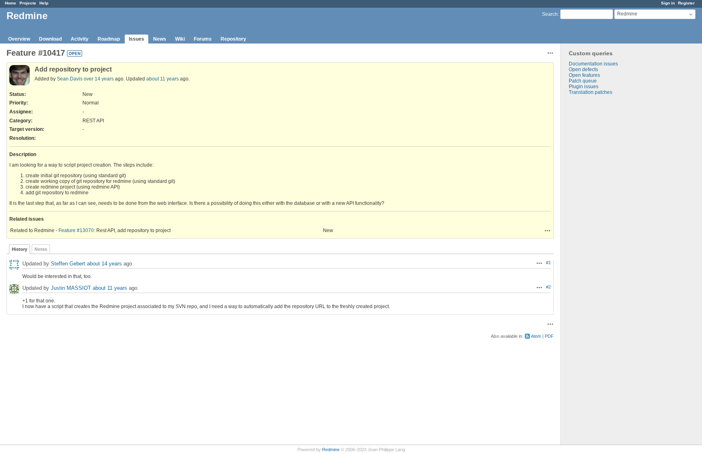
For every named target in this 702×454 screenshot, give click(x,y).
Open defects (583, 69)
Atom (536, 336)
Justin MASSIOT (71, 288)
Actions (547, 230)
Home (10, 3)
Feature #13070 (76, 230)
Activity (80, 39)
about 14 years (104, 264)
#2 (548, 287)
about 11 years (162, 79)
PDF (549, 336)
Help (43, 3)
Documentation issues (593, 64)
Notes (41, 249)
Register (686, 3)
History (19, 249)
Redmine (331, 449)
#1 (548, 262)
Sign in (668, 3)
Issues (136, 39)
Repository (233, 39)
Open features (584, 75)
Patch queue (583, 81)
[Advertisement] (601, 223)
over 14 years (99, 79)
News (159, 39)
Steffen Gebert (68, 264)
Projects (28, 3)
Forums (203, 39)
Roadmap (109, 39)
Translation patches (590, 92)
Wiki (180, 39)
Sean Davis (69, 79)
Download (50, 39)
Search (550, 14)
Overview (19, 39)
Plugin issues (583, 86)
